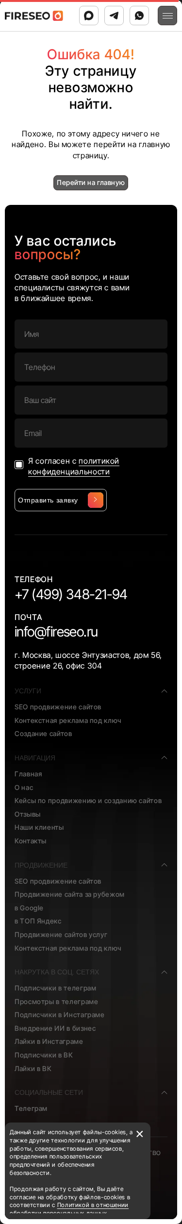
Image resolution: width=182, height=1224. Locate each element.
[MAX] (89, 15)
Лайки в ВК (33, 1068)
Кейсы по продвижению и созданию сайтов (88, 800)
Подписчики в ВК (44, 1055)
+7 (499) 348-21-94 (71, 594)
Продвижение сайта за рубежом (70, 894)
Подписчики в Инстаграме (60, 1014)
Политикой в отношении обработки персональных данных (69, 1209)
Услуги (28, 691)
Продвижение (41, 865)
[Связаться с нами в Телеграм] (114, 15)
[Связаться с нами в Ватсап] (139, 15)
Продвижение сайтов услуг (61, 934)
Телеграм (31, 1108)
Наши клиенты (39, 827)
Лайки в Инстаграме (49, 1041)
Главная (28, 774)
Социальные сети (49, 1092)
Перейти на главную (91, 182)
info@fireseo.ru (56, 631)
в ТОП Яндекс (38, 921)
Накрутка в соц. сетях (57, 972)
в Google (29, 908)
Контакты (31, 841)
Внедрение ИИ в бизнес (55, 1028)
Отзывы (28, 814)
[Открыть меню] (167, 15)
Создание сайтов (43, 733)
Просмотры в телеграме (56, 1001)
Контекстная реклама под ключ (68, 720)
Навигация (35, 758)
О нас (24, 787)
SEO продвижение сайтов (58, 707)
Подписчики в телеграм (55, 988)
